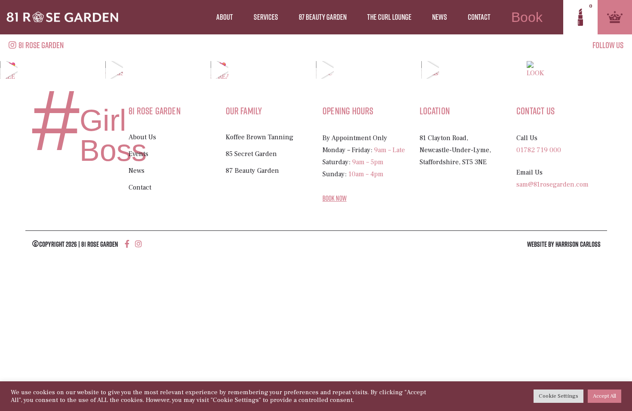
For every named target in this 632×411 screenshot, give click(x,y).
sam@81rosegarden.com (552, 184)
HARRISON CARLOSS (578, 244)
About (224, 17)
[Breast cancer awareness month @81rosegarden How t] (430, 70)
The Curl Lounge (389, 17)
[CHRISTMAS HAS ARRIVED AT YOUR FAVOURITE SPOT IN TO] (114, 70)
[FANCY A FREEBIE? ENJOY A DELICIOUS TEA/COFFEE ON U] (325, 70)
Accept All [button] (604, 396)
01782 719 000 (538, 150)
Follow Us (607, 45)
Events (138, 154)
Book (527, 17)
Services (266, 17)
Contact (479, 17)
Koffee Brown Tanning (259, 137)
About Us (142, 137)
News (439, 17)
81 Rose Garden (41, 45)
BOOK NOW (334, 198)
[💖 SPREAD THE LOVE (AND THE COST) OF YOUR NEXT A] (219, 70)
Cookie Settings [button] (558, 396)
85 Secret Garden (251, 154)
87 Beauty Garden (323, 17)
